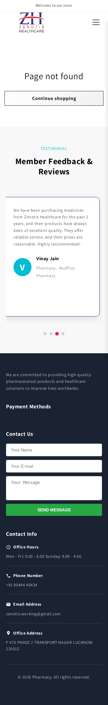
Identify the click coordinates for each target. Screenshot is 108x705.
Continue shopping (54, 98)
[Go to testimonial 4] (63, 333)
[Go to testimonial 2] (51, 333)
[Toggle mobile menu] (96, 22)
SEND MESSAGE (54, 509)
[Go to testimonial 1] (45, 333)
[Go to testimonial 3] (57, 333)
